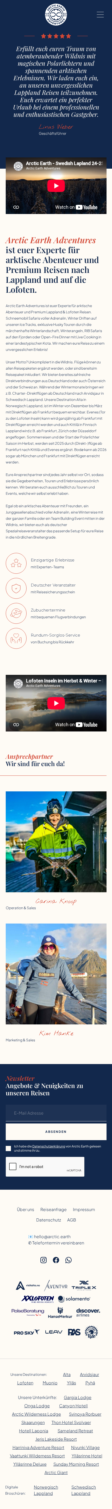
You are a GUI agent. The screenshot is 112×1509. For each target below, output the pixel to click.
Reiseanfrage (53, 1209)
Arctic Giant (56, 1472)
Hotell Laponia (33, 1430)
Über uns (25, 1209)
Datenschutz (48, 1220)
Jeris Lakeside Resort (56, 1439)
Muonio (50, 1382)
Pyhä (90, 1382)
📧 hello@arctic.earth (49, 1236)
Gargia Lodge (77, 1397)
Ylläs (71, 1382)
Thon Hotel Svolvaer (71, 1422)
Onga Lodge (37, 1405)
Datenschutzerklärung (48, 1146)
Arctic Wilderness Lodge (36, 1414)
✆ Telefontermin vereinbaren (56, 1242)
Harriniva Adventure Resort (38, 1447)
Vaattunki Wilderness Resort (37, 1455)
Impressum (84, 1209)
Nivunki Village (85, 1447)
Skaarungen (33, 1422)
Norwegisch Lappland (46, 1490)
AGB (71, 1220)
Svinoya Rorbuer (85, 1414)
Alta (67, 1374)
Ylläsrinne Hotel (87, 1455)
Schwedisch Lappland (83, 1490)
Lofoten (25, 1382)
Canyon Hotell (73, 1405)
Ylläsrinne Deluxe (30, 1464)
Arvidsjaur (89, 1374)
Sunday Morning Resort (76, 1464)
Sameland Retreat (75, 1430)
